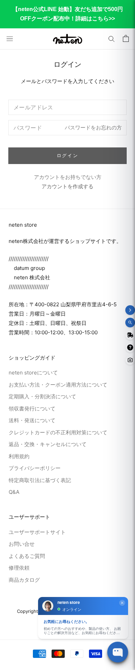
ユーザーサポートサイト (37, 532)
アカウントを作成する (67, 186)
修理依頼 (19, 567)
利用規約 (19, 456)
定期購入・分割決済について (42, 396)
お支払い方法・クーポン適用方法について (58, 384)
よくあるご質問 (27, 556)
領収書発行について (32, 408)
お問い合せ (22, 544)
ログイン (67, 155)
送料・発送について (32, 420)
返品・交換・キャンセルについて (48, 444)
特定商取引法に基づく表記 (40, 480)
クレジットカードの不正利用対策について (58, 432)
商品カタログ (24, 580)
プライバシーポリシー (35, 468)
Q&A (14, 492)
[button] (111, 39)
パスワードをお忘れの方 (93, 127)
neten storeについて (33, 372)
